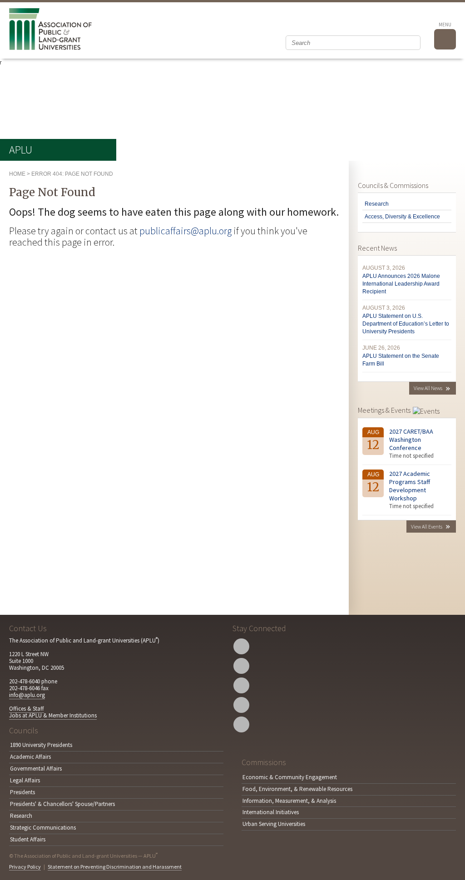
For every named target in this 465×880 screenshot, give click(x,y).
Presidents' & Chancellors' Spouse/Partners (62, 804)
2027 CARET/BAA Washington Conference (411, 439)
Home (17, 174)
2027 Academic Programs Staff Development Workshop (409, 486)
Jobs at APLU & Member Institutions (53, 715)
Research (377, 204)
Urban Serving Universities (273, 824)
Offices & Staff (26, 708)
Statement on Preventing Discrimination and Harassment (115, 866)
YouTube (241, 685)
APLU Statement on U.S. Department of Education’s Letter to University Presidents (405, 324)
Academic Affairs (30, 757)
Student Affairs (27, 839)
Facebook (241, 666)
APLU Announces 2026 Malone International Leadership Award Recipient (401, 284)
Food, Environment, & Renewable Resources (297, 789)
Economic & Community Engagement (289, 777)
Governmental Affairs (36, 768)
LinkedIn (241, 705)
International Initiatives (270, 812)
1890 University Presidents (41, 745)
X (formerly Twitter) (241, 646)
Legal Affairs (25, 780)
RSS (241, 724)
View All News (428, 388)
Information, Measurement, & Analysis (289, 801)
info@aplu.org (27, 695)
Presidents (22, 792)
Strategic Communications (43, 827)
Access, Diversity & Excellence (402, 216)
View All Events (426, 526)
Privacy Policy (25, 866)
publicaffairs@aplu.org (185, 230)
